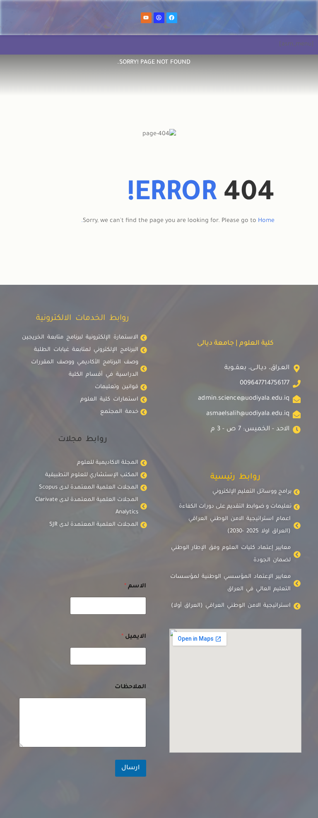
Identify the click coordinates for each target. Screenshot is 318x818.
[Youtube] (146, 17)
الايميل (133, 637)
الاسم (135, 586)
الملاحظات (130, 687)
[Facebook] (171, 17)
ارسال (130, 768)
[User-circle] (159, 17)
